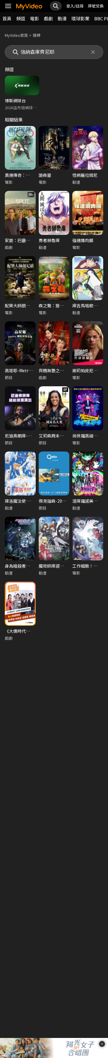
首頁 (6, 18)
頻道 (20, 18)
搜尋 (36, 35)
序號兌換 (96, 6)
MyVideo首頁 (16, 35)
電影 (34, 18)
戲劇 (48, 18)
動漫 (62, 18)
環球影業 (80, 18)
